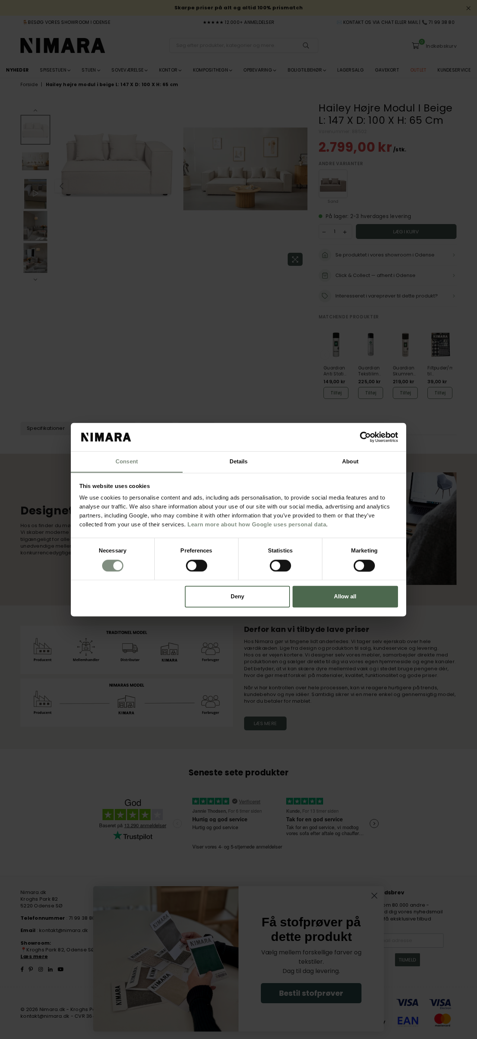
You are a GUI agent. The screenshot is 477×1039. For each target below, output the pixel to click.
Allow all (345, 597)
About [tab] (350, 462)
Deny (237, 597)
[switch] (196, 566)
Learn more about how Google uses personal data (256, 525)
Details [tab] (239, 462)
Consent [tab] (127, 462)
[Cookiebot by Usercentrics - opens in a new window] (365, 437)
